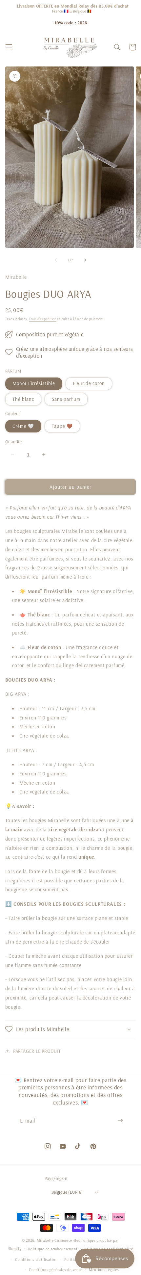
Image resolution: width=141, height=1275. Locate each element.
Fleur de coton (89, 383)
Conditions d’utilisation (36, 1259)
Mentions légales (104, 1269)
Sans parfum (66, 399)
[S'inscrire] (120, 1120)
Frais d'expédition (42, 319)
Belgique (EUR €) (67, 1192)
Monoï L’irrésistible (33, 383)
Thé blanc (23, 399)
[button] (8, 47)
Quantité (13, 441)
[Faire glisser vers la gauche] (56, 260)
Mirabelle (45, 1240)
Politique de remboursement (52, 1248)
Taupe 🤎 (62, 426)
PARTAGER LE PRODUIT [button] (37, 1051)
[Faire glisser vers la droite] (85, 260)
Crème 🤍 (23, 426)
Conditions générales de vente (55, 1269)
